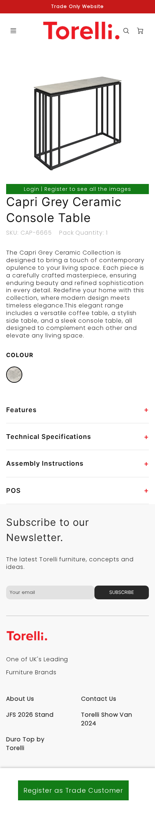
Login (31, 189)
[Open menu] (13, 31)
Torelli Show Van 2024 (106, 719)
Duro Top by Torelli (25, 743)
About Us (20, 699)
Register (56, 189)
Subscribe (121, 592)
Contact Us (98, 699)
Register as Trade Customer (73, 790)
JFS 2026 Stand (29, 715)
